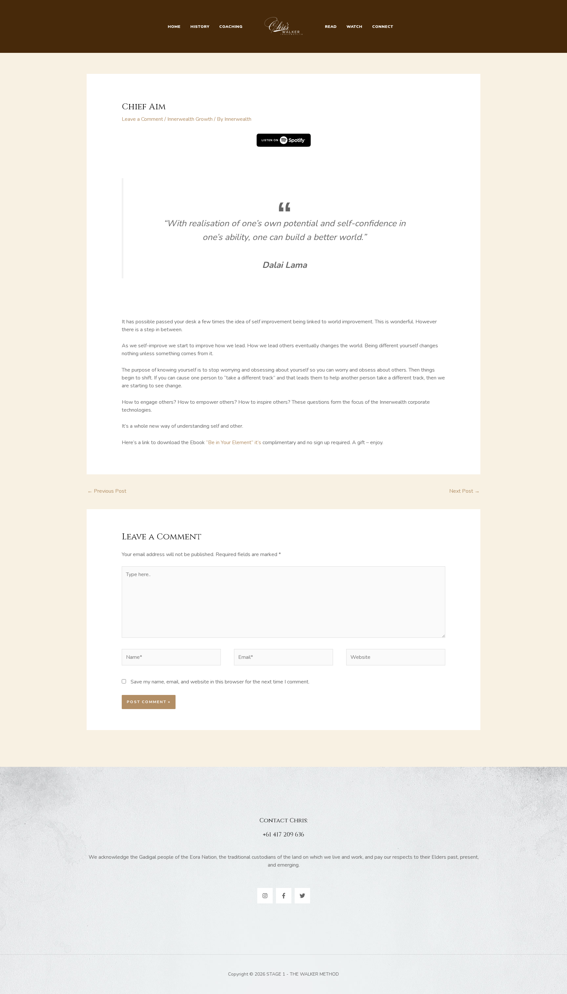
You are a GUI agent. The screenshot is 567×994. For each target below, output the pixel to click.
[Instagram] (265, 895)
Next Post (464, 491)
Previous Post (106, 491)
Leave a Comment (142, 119)
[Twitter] (302, 895)
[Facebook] (283, 895)
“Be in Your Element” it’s (234, 442)
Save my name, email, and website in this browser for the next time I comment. (220, 681)
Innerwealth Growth (190, 119)
